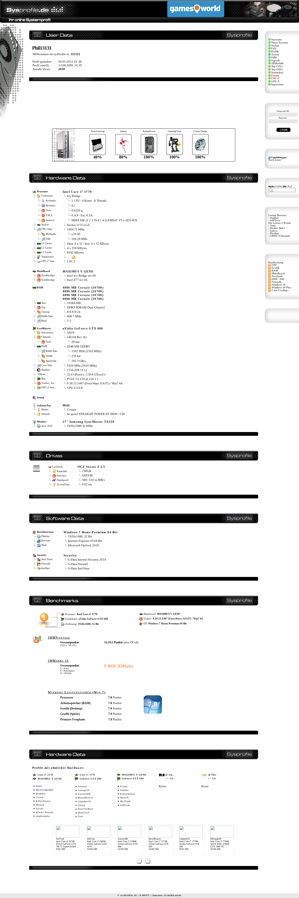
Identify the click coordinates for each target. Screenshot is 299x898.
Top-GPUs (277, 69)
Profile (275, 51)
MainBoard (278, 273)
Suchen (275, 45)
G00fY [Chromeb (280, 236)
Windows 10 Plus (281, 287)
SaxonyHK (84, 794)
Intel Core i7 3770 (77, 191)
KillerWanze (43, 801)
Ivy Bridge (74, 196)
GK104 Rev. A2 (77, 337)
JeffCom (125, 805)
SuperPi (275, 60)
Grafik (275, 268)
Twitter (275, 54)
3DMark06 (277, 63)
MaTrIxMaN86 (44, 790)
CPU (274, 265)
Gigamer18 (84, 801)
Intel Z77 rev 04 (77, 280)
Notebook (277, 276)
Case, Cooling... (280, 290)
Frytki (124, 786)
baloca (274, 230)
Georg (81, 805)
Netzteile (276, 282)
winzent (82, 786)
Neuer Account (279, 42)
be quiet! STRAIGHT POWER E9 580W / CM (96, 414)
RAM (275, 270)
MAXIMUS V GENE (78, 271)
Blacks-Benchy (45, 812)
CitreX (40, 797)
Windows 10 (278, 284)
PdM (274, 57)
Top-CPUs (277, 66)
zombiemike (43, 816)
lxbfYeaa (275, 220)
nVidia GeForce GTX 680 (83, 328)
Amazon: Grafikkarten (167, 895)
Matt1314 (83, 812)
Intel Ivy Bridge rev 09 (81, 275)
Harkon (274, 233)
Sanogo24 (83, 790)
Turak (39, 808)
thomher (41, 793)
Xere (80, 816)
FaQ (273, 48)
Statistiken (277, 72)
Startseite (276, 39)
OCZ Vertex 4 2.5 (91, 467)
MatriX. (40, 805)
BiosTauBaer (85, 809)
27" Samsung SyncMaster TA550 (89, 421)
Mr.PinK (125, 801)
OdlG (39, 786)
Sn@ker (274, 218)
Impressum (277, 84)
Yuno (273, 225)
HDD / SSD (278, 279)
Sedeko (124, 790)
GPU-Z (275, 81)
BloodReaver (85, 797)
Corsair (71, 409)
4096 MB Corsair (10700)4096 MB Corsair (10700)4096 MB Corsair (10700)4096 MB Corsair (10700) (83, 293)
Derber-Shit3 (277, 228)
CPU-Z (275, 78)
